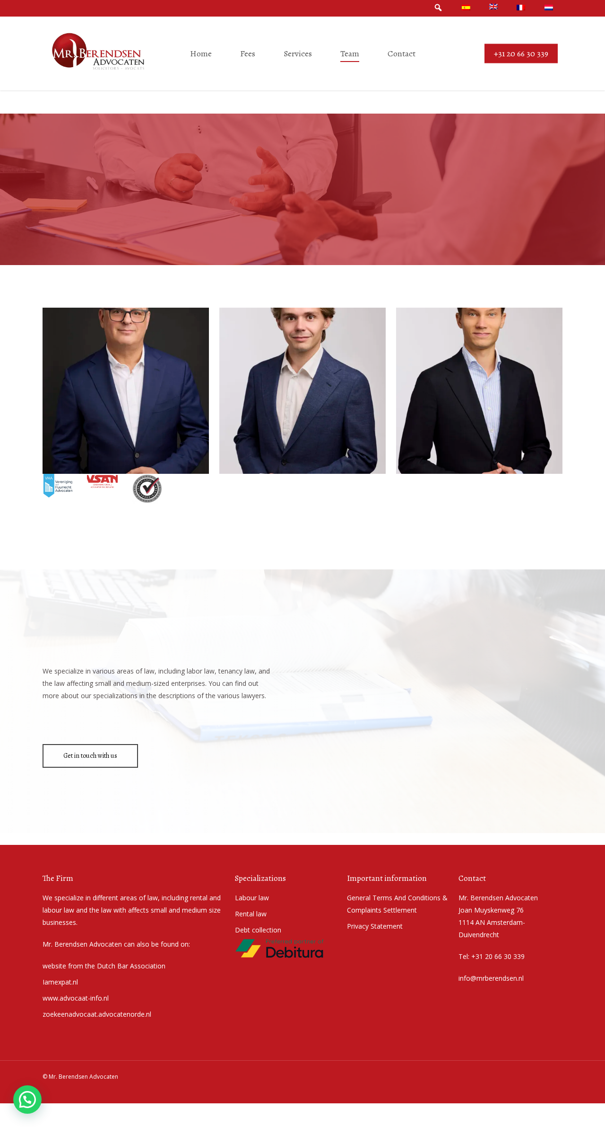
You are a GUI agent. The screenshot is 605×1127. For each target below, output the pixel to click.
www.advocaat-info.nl (76, 998)
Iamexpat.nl (60, 981)
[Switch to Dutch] (549, 8)
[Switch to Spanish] (466, 8)
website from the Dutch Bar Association (104, 965)
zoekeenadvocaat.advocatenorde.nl (97, 1014)
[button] (125, 391)
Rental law (251, 913)
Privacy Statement (375, 926)
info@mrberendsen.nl (491, 978)
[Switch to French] (521, 8)
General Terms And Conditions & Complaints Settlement (397, 903)
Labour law (252, 897)
